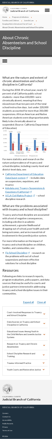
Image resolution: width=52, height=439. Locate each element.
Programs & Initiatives (20, 17)
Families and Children (10, 21)
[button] (26, 313)
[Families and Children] (5, 61)
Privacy (5, 427)
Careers (5, 413)
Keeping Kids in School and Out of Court (17, 24)
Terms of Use (7, 430)
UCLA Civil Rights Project (18, 195)
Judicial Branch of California (18, 2)
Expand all (28, 302)
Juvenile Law (29, 21)
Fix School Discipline (16, 252)
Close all (41, 302)
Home (4, 17)
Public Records (7, 424)
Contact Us (6, 417)
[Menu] (47, 10)
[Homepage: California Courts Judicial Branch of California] (5, 9)
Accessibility (7, 420)
